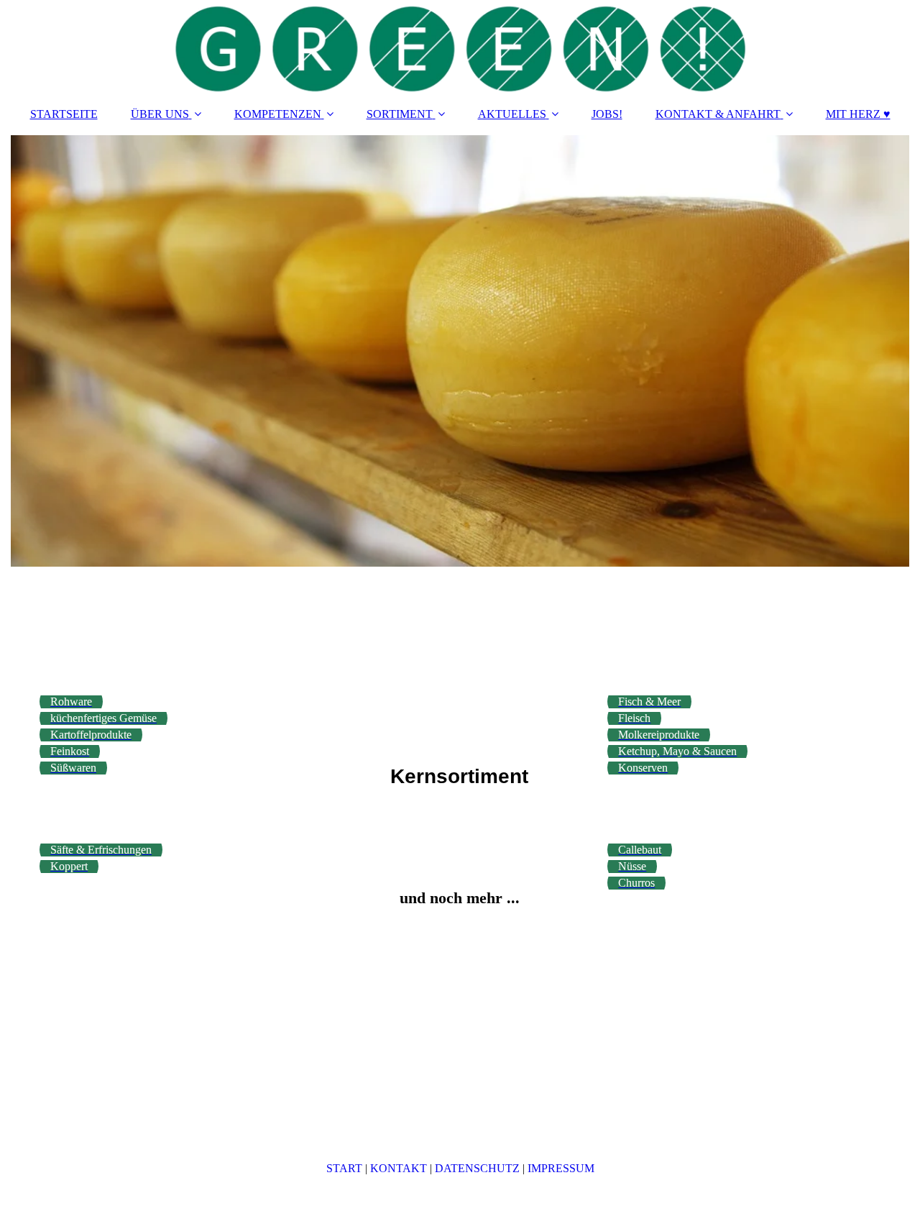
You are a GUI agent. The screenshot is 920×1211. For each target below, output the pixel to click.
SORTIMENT (400, 114)
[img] (460, 46)
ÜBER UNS (160, 114)
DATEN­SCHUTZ (477, 1168)
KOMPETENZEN (277, 114)
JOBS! (607, 114)
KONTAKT (398, 1168)
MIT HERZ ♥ (858, 114)
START (344, 1168)
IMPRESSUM (561, 1168)
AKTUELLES (512, 114)
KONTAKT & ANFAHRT (718, 114)
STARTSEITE (64, 114)
